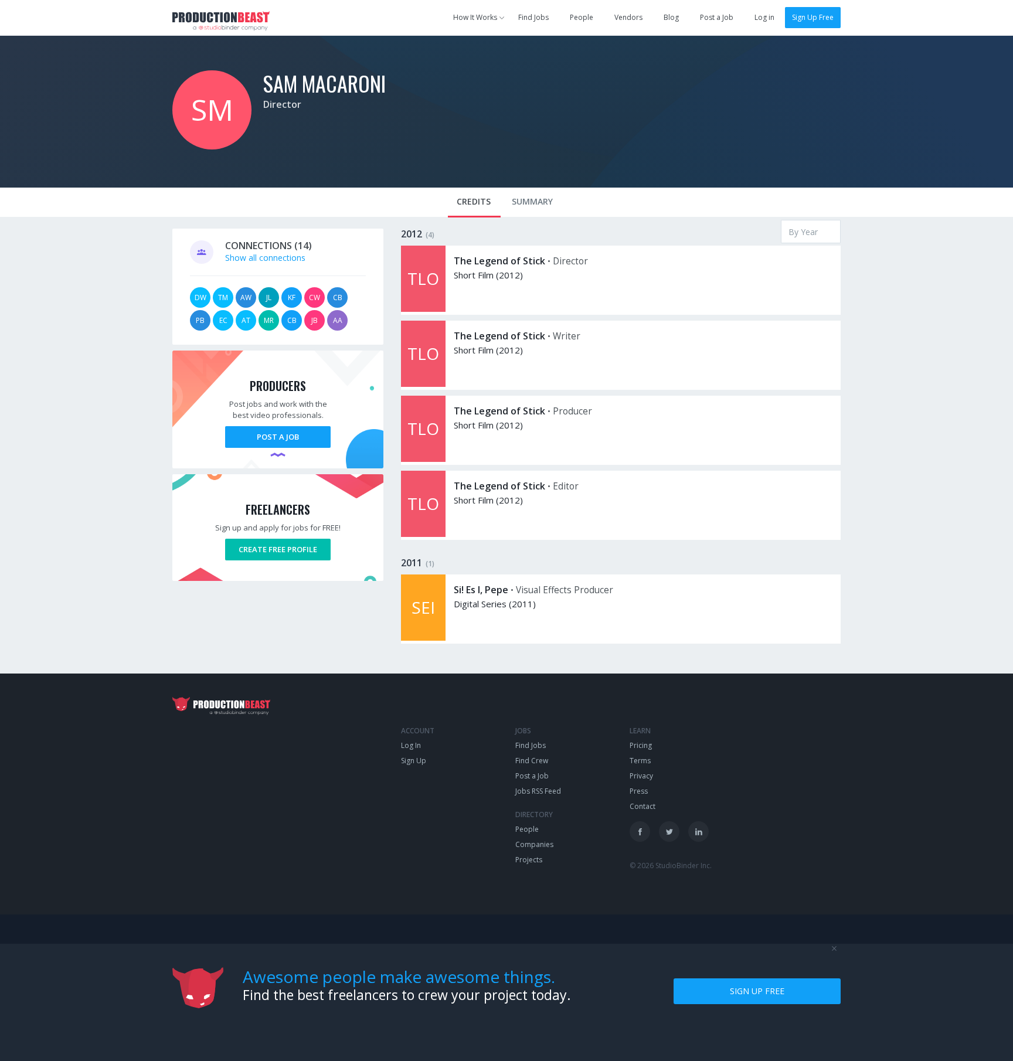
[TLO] (423, 308)
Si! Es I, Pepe (481, 589)
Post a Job (716, 17)
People (581, 17)
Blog (671, 17)
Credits (474, 201)
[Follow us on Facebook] (640, 831)
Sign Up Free (813, 17)
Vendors (628, 17)
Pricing (641, 745)
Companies (534, 844)
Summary (532, 201)
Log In (411, 745)
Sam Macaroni (324, 82)
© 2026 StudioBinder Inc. (671, 865)
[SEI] (423, 637)
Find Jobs (533, 17)
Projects (528, 860)
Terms (640, 761)
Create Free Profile (278, 549)
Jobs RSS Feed (538, 791)
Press (639, 791)
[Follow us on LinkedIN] (698, 831)
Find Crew (531, 761)
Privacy (641, 776)
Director (282, 104)
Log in (764, 17)
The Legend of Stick (499, 260)
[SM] (211, 146)
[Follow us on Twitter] (669, 831)
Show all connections (265, 257)
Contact (642, 806)
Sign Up (413, 761)
